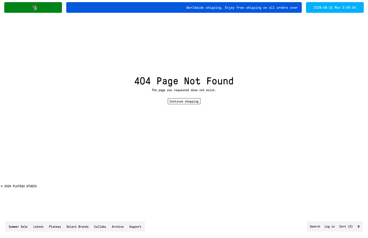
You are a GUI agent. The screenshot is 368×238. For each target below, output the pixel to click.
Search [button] (315, 226)
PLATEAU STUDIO (25, 186)
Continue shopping (184, 101)
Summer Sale (18, 226)
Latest (38, 226)
